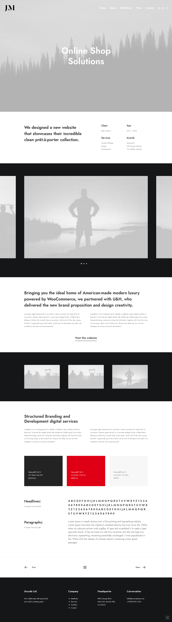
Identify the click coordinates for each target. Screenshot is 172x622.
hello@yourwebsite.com (135, 598)
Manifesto (74, 598)
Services (74, 601)
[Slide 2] (84, 263)
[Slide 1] (81, 263)
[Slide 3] (86, 263)
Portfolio (74, 605)
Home (103, 8)
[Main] (86, 567)
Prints (139, 8)
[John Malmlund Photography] (10, 8)
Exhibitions (126, 8)
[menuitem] (103, 8)
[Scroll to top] (167, 617)
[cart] (166, 8)
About (113, 8)
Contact (150, 8)
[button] (159, 8)
